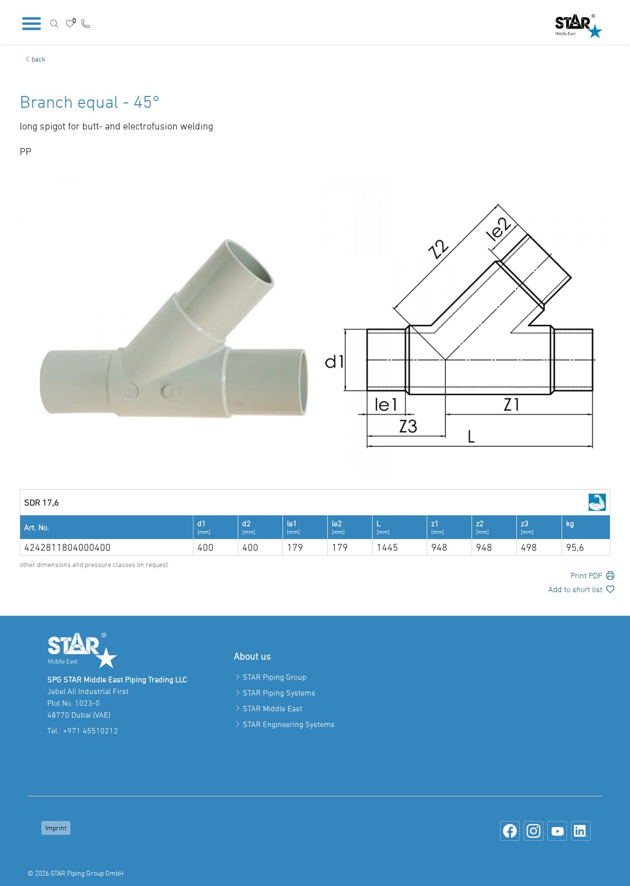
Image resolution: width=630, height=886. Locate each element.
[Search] (54, 24)
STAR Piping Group (275, 676)
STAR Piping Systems (279, 692)
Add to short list (575, 589)
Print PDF (586, 575)
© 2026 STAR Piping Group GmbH (76, 873)
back (38, 59)
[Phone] (86, 24)
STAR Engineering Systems (289, 724)
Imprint (55, 827)
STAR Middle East (272, 708)
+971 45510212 (90, 730)
